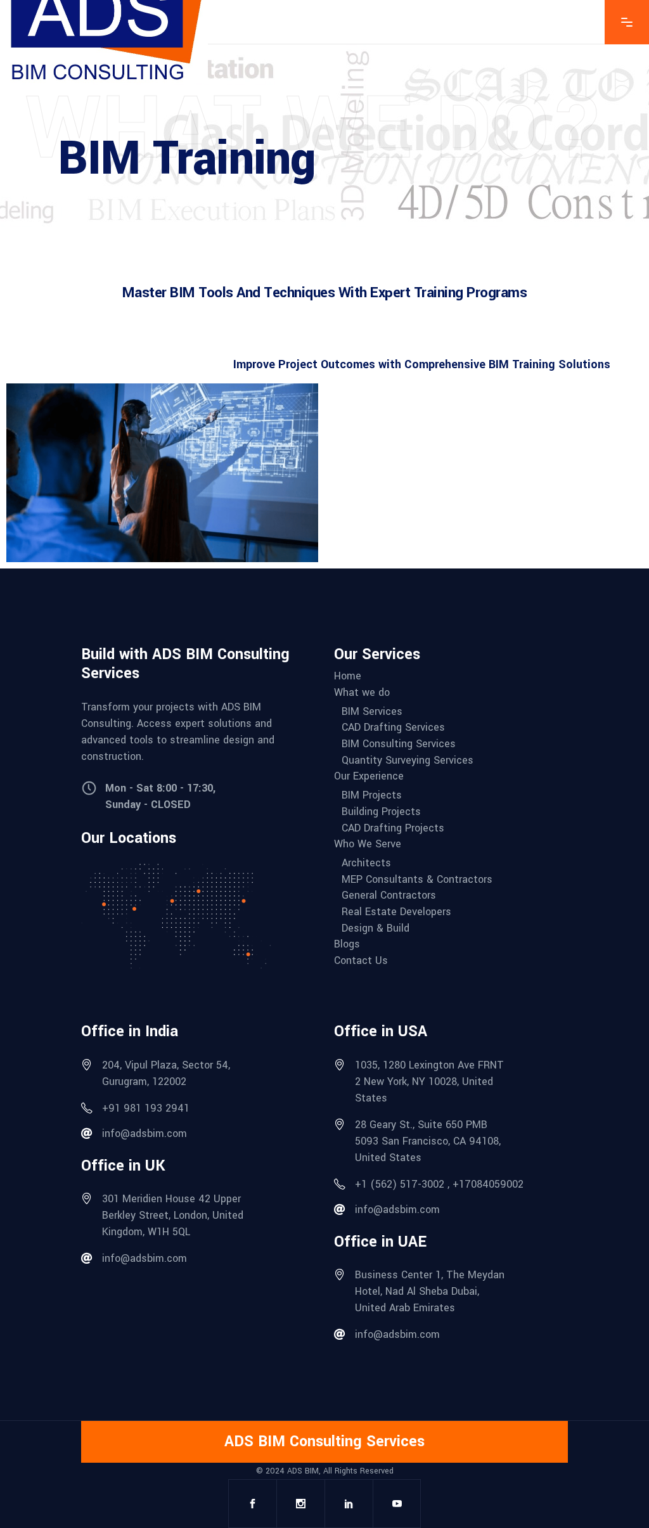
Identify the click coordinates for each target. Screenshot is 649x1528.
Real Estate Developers (396, 912)
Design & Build (375, 928)
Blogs (347, 944)
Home (347, 676)
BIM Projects (372, 795)
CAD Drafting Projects (393, 828)
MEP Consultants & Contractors (417, 879)
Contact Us (361, 960)
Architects (366, 863)
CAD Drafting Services (393, 727)
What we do (362, 692)
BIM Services (372, 711)
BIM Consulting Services (399, 744)
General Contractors (389, 895)
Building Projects (381, 812)
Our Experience (369, 776)
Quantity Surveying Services (407, 760)
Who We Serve (367, 844)
